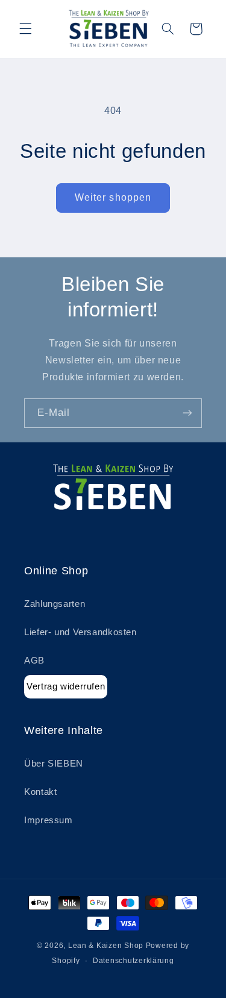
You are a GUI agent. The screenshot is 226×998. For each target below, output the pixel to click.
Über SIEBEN (53, 763)
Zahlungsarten (54, 604)
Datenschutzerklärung (133, 960)
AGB (34, 660)
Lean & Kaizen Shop (105, 945)
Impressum (48, 820)
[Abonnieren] (187, 413)
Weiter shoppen (113, 197)
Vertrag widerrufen (66, 686)
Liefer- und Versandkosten (80, 632)
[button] (25, 29)
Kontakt (40, 792)
